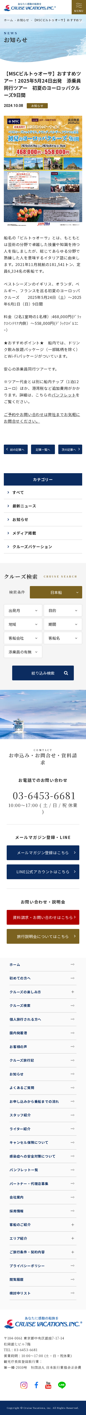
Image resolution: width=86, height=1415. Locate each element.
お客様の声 (18, 1046)
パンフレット (64, 395)
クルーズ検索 (20, 1005)
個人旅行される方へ (25, 1019)
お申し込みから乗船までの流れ (34, 1101)
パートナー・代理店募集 (29, 1183)
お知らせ (23, 20)
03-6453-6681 (44, 795)
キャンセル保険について (29, 1142)
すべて (18, 492)
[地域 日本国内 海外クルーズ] (23, 624)
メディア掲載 (24, 533)
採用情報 (17, 1211)
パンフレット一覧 (24, 1169)
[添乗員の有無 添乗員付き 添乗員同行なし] (23, 652)
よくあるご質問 (22, 1087)
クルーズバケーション (32, 546)
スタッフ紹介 (20, 1115)
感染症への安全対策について (32, 1156)
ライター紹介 (20, 1128)
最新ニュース (24, 506)
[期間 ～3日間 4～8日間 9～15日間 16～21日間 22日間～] (63, 624)
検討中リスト (20, 1293)
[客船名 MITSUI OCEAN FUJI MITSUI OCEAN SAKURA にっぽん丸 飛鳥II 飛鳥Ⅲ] (63, 638)
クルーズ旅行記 (22, 1060)
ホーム (8, 20)
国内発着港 (18, 1032)
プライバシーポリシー (27, 1265)
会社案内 (17, 1197)
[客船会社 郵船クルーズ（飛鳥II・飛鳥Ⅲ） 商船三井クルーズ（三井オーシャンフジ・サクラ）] (23, 638)
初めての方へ (20, 978)
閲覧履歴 (17, 1279)
